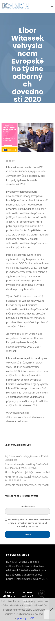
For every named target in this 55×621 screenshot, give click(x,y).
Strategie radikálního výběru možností (27, 485)
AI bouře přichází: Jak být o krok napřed (27, 472)
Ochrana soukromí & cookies (27, 596)
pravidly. (22, 618)
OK (32, 618)
